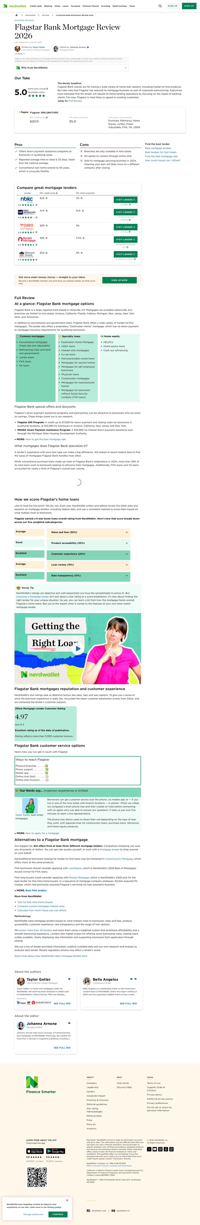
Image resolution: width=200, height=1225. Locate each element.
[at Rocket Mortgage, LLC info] (127, 247)
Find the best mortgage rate (161, 156)
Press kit (91, 1124)
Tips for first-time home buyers (35, 902)
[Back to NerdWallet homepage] (16, 15)
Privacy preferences (157, 1103)
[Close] (67, 1200)
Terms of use (153, 1083)
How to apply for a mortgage (42, 833)
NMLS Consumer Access (97, 1166)
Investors (91, 1128)
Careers (91, 1091)
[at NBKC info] (130, 205)
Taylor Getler (39, 47)
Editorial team (94, 1116)
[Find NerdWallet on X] (149, 1149)
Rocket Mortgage (79, 877)
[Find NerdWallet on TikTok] (171, 1149)
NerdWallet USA (99, 1211)
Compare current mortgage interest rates (40, 906)
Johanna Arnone (78, 47)
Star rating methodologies (94, 1110)
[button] (77, 648)
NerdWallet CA (123, 1211)
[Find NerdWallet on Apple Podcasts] (166, 1149)
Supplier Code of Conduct (156, 1089)
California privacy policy (160, 1099)
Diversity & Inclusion (97, 1100)
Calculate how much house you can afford (41, 910)
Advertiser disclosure (24, 20)
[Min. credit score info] (47, 118)
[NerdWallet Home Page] (15, 6)
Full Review (75, 100)
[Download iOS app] (35, 1151)
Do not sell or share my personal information (159, 1109)
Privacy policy (154, 1094)
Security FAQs (124, 1087)
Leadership (92, 1087)
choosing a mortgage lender (32, 596)
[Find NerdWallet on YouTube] (155, 1149)
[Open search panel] (160, 6)
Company (92, 1083)
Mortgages (30, 15)
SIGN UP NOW (119, 280)
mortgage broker (109, 849)
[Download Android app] (55, 1151)
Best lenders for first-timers (160, 152)
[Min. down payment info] (75, 121)
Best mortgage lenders (158, 148)
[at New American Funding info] (130, 220)
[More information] (47, 89)
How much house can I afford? (163, 160)
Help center (123, 1083)
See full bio (62, 1003)
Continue (58, 1214)
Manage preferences (33, 1214)
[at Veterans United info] (135, 259)
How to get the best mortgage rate (46, 439)
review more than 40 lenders (35, 930)
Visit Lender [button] (124, 200)
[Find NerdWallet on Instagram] (160, 1149)
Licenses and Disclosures (121, 1166)
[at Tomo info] (130, 232)
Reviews (45, 15)
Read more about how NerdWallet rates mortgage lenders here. (51, 956)
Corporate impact (96, 1096)
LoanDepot (75, 868)
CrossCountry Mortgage (119, 858)
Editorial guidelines (97, 1104)
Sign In (172, 6)
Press (89, 1120)
